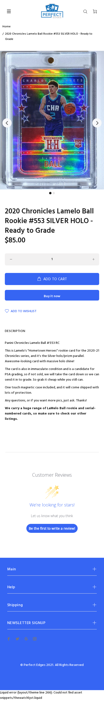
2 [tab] (53, 193)
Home (6, 26)
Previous (7, 123)
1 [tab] (50, 193)
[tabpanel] (52, 120)
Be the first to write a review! (52, 528)
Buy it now (52, 296)
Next (97, 123)
